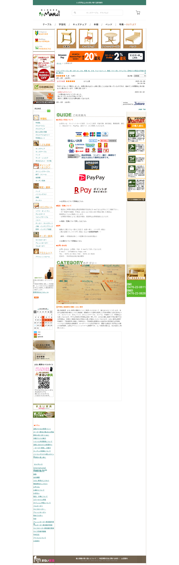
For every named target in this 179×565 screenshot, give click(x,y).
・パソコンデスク (68, 285)
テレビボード (40, 214)
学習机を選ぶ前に (39, 457)
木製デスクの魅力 (39, 438)
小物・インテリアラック (44, 226)
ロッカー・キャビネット (44, 223)
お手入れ (36, 487)
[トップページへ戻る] (50, 13)
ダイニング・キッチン (111, 265)
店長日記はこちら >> (41, 292)
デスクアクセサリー (43, 135)
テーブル (47, 24)
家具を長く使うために (41, 435)
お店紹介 (36, 541)
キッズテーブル (41, 152)
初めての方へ (38, 515)
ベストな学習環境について (42, 441)
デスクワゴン (40, 126)
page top (142, 109)
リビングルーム (87, 281)
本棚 (96, 24)
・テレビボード (89, 285)
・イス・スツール (112, 269)
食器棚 (38, 177)
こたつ (38, 220)
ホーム (59, 63)
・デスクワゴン (67, 269)
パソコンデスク (41, 194)
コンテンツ (38, 464)
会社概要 (36, 477)
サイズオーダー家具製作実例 (43, 528)
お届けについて (38, 490)
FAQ (34, 519)
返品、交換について (40, 496)
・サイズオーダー (112, 283)
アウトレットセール (43, 257)
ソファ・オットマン (43, 211)
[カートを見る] (138, 13)
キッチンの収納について (42, 451)
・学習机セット (67, 279)
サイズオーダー (41, 240)
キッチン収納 (40, 181)
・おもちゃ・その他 (91, 276)
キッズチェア (80, 24)
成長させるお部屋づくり (42, 429)
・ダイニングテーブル (114, 267)
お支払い (36, 493)
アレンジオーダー (42, 243)
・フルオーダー (111, 287)
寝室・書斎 (64, 281)
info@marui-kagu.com (77, 251)
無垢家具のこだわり (40, 484)
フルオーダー (40, 246)
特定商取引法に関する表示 (108, 558)
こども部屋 (86, 265)
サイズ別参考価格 (39, 531)
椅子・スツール (41, 174)
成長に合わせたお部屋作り (42, 445)
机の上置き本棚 (41, 132)
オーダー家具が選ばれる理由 (43, 432)
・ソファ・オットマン (91, 283)
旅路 (35, 474)
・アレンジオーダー (113, 285)
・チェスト (66, 290)
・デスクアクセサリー (70, 276)
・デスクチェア (67, 272)
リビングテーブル (42, 217)
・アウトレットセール (70, 303)
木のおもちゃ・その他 (43, 161)
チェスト (39, 200)
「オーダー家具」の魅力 (42, 448)
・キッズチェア (89, 267)
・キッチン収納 (111, 274)
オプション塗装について (42, 503)
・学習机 (65, 267)
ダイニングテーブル (43, 171)
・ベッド (87, 272)
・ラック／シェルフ (91, 274)
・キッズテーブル (90, 269)
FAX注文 (36, 534)
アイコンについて (39, 538)
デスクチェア (40, 129)
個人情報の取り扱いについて (86, 558)
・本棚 (64, 287)
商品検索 (38, 109)
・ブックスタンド (68, 274)
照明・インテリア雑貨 (43, 229)
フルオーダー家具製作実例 (42, 525)
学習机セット (40, 138)
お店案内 (124, 558)
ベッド (108, 24)
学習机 (62, 24)
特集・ (127, 24)
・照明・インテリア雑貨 (92, 299)
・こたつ (87, 287)
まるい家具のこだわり (41, 480)
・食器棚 (109, 272)
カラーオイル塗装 (39, 500)
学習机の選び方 (38, 471)
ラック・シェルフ (42, 158)
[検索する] (75, 13)
